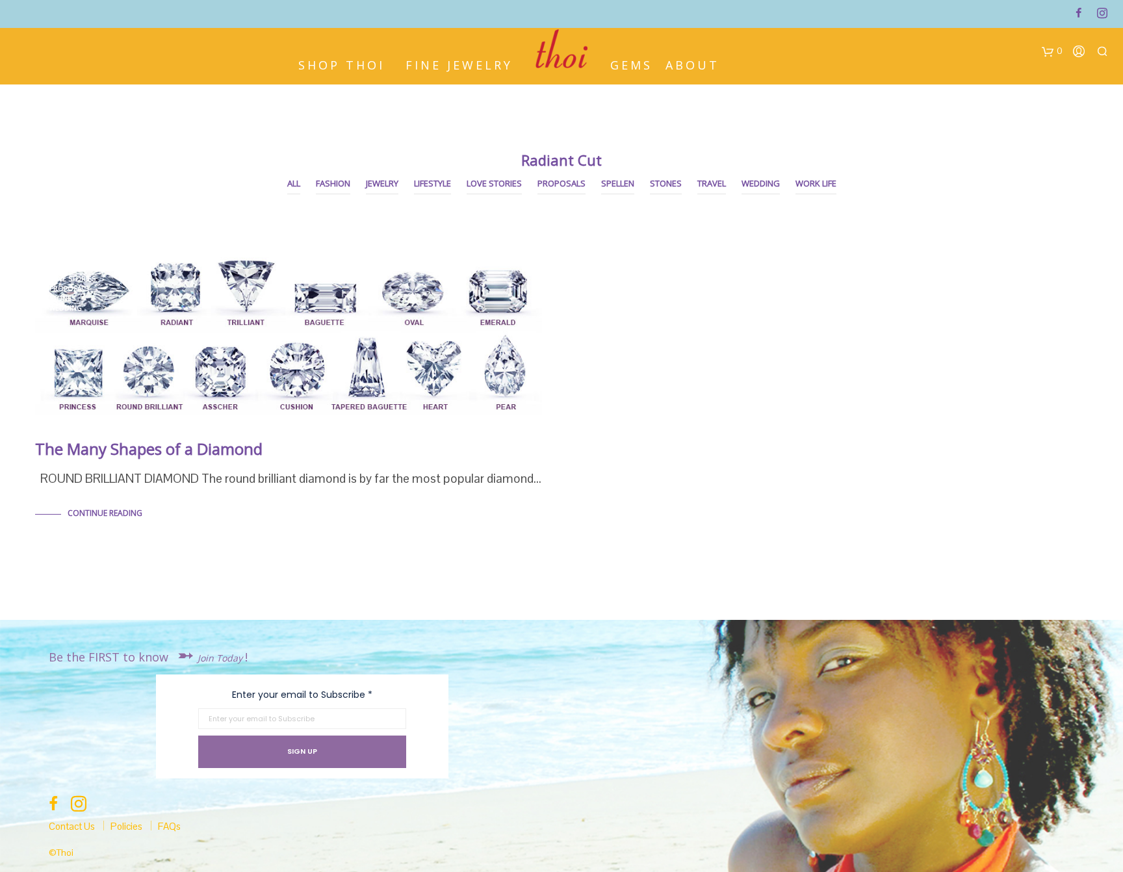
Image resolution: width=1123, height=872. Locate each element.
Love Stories (494, 183)
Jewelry (382, 183)
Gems (631, 63)
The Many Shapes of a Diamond (149, 448)
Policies (126, 826)
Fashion (333, 183)
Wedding (761, 183)
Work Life (815, 183)
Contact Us (72, 826)
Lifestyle (432, 183)
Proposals (561, 183)
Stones (666, 183)
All (293, 183)
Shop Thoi (341, 63)
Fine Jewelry (459, 63)
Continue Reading (105, 513)
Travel (711, 183)
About (692, 63)
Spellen (617, 183)
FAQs (169, 826)
